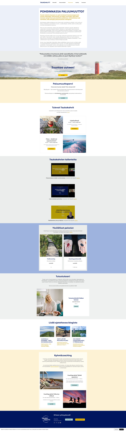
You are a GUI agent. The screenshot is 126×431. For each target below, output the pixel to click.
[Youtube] (60, 422)
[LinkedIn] (58, 422)
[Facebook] (56, 422)
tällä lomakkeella (55, 366)
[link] (51, 259)
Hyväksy (121, 429)
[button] (83, 2)
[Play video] (63, 170)
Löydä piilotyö (74, 120)
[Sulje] (124, 429)
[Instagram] (54, 422)
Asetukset (116, 429)
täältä (68, 112)
